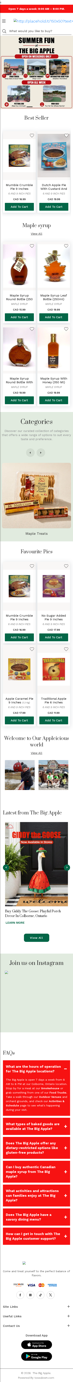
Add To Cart (19, 207)
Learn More (15, 922)
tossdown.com (44, 1377)
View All (36, 234)
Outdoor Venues (50, 1096)
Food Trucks (57, 1092)
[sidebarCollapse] (4, 20)
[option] (19, 172)
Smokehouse (50, 1088)
